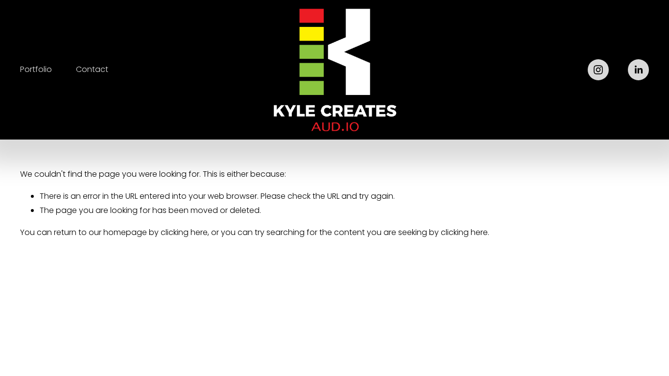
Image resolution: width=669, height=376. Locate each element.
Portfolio (36, 69)
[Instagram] (598, 69)
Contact (92, 69)
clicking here (184, 232)
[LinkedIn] (638, 69)
